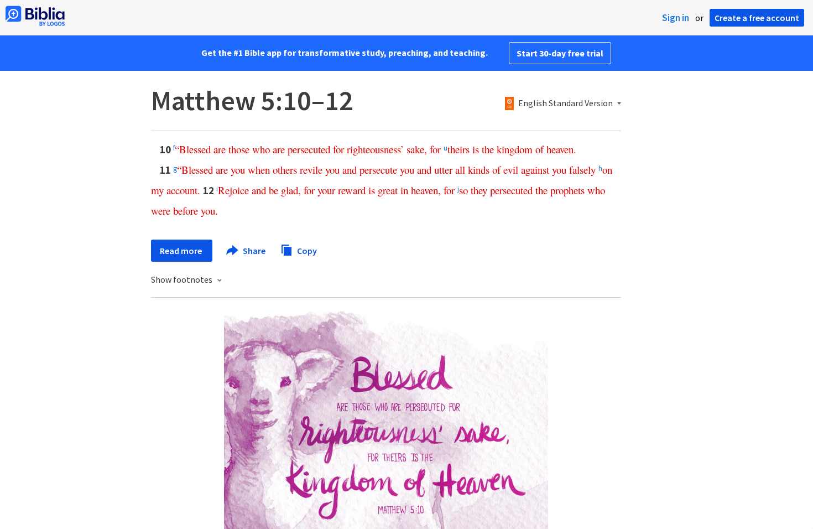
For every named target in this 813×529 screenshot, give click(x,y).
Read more (182, 250)
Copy (306, 250)
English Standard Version (565, 103)
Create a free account (757, 17)
